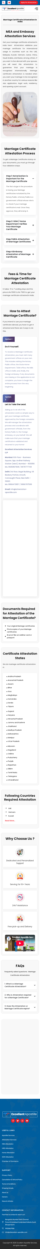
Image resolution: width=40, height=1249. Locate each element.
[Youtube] (27, 1121)
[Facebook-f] (13, 1121)
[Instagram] (22, 1121)
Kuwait (11, 816)
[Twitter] (18, 1121)
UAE (9, 808)
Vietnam (11, 812)
